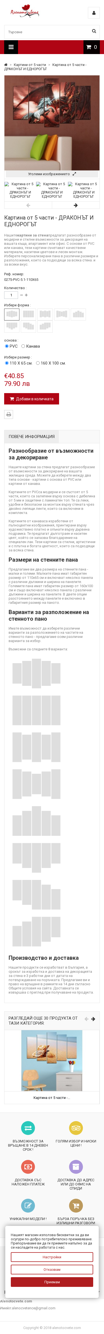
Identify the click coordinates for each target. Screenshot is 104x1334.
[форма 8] (45, 326)
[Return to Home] (6, 65)
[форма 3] (45, 314)
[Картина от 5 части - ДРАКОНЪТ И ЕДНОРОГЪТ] (20, 196)
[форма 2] (28, 314)
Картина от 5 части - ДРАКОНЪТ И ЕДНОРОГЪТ (45, 67)
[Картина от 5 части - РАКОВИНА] (52, 1032)
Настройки (52, 1257)
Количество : (15, 288)
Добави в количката (34, 399)
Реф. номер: (14, 274)
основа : (11, 340)
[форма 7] (28, 326)
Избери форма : (17, 305)
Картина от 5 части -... (52, 1098)
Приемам (52, 1282)
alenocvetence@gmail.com (33, 1308)
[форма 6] (12, 326)
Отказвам (52, 1269)
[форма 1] (12, 314)
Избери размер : (18, 357)
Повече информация (32, 436)
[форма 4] (62, 314)
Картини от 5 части (30, 65)
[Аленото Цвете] (25, 16)
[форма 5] (78, 314)
